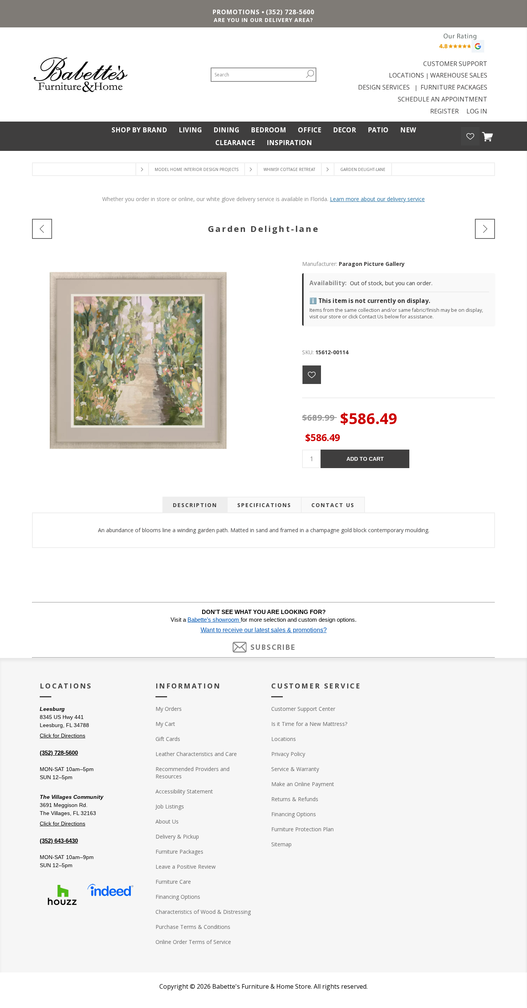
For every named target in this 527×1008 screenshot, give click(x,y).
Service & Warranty (295, 769)
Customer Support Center (303, 708)
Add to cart (365, 459)
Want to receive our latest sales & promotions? (264, 630)
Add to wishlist (311, 374)
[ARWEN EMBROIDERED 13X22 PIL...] (485, 229)
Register (444, 111)
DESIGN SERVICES (385, 87)
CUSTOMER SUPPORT (455, 63)
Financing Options (177, 896)
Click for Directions (62, 735)
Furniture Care (173, 881)
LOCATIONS (406, 75)
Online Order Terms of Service (193, 941)
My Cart (165, 723)
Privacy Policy (288, 754)
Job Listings (169, 806)
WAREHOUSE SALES (458, 75)
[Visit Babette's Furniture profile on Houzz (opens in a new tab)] (62, 895)
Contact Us (333, 505)
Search (310, 73)
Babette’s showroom (214, 620)
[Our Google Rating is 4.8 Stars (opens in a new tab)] (460, 45)
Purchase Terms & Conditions (192, 926)
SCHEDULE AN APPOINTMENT (442, 99)
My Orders (168, 708)
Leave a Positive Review (185, 866)
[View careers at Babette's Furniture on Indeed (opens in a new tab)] (110, 895)
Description (195, 505)
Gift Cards (167, 738)
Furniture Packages (179, 851)
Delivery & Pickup (177, 836)
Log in (476, 111)
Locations (283, 738)
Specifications (264, 505)
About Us (167, 821)
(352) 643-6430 (59, 840)
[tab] (195, 505)
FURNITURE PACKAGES (454, 87)
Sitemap (281, 844)
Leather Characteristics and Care (196, 754)
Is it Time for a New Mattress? (309, 723)
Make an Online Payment (302, 784)
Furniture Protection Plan (302, 829)
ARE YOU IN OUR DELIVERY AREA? (263, 20)
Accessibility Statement (184, 791)
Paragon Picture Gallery (372, 263)
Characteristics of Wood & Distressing (203, 911)
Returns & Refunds (294, 799)
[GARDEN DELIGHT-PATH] (42, 229)
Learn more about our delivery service (377, 199)
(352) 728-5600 (290, 12)
